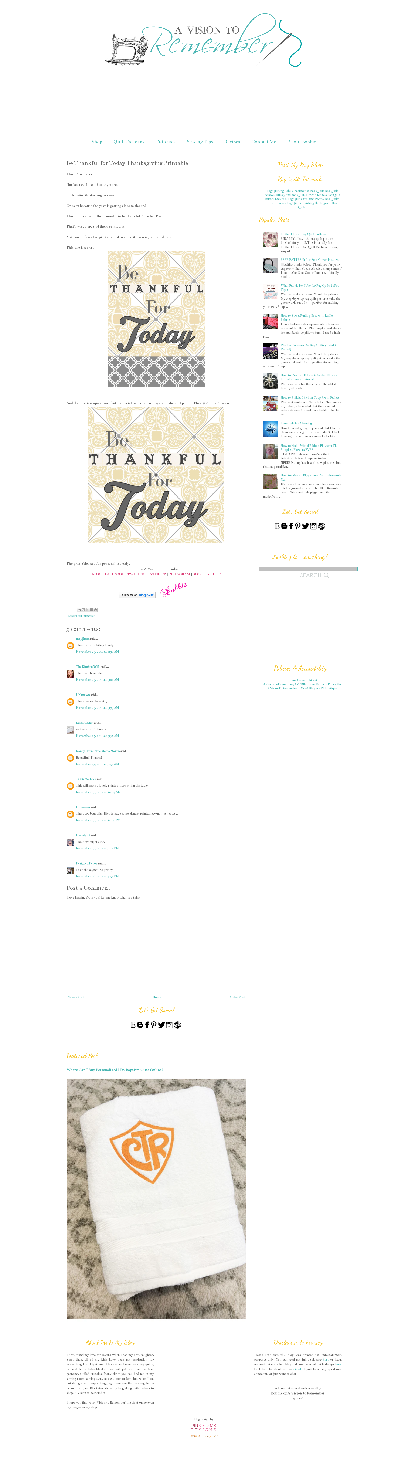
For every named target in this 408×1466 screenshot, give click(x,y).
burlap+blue (84, 723)
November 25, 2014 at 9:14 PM (97, 848)
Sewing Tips (200, 142)
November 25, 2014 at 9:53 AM (97, 764)
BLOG (97, 574)
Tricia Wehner (86, 779)
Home (157, 997)
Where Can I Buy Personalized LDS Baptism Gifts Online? (115, 1070)
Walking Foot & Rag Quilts (321, 199)
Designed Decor (86, 863)
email (297, 1369)
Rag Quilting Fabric (280, 191)
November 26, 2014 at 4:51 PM (97, 876)
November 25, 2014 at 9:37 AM (97, 736)
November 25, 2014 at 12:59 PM (98, 820)
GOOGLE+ (201, 574)
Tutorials (166, 142)
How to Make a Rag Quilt (323, 195)
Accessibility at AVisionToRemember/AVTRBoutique (290, 682)
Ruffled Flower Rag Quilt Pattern (303, 234)
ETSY (217, 574)
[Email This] (79, 610)
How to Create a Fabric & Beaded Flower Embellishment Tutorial (309, 377)
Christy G (83, 835)
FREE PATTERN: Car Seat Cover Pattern (310, 260)
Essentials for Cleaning (296, 423)
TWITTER (136, 574)
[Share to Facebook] (91, 610)
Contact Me (263, 142)
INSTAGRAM (179, 574)
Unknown (83, 695)
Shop (97, 142)
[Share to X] (87, 610)
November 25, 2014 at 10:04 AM (98, 792)
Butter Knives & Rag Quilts (283, 199)
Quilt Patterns (128, 142)
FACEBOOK (114, 574)
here (326, 1359)
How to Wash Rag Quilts (284, 203)
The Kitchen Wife (88, 667)
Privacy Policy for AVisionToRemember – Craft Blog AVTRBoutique (304, 686)
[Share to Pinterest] (95, 610)
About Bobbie (302, 142)
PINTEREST (156, 574)
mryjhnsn (82, 639)
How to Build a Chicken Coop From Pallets (310, 398)
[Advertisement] (204, 103)
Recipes (232, 142)
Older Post (237, 997)
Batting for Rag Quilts (309, 191)
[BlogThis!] (83, 610)
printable (89, 616)
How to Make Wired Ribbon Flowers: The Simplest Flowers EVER (309, 448)
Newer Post (76, 997)
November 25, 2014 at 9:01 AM (97, 680)
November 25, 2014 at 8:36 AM (97, 652)
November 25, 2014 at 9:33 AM (97, 708)
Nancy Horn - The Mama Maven (98, 751)
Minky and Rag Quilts (291, 195)
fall (80, 616)
